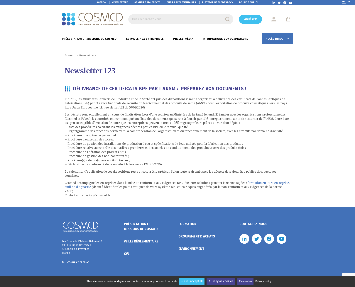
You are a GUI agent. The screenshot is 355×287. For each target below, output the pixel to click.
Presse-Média (183, 38)
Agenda (101, 2)
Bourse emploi (248, 2)
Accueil (70, 55)
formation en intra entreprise (268, 183)
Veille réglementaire (141, 241)
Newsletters (120, 2)
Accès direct (275, 38)
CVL (126, 254)
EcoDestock (217, 2)
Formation (187, 224)
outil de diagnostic (78, 187)
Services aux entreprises (145, 38)
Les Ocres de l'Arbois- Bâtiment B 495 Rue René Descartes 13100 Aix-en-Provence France (82, 247)
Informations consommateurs (226, 38)
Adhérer (250, 19)
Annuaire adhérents (147, 2)
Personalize (245, 281)
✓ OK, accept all (192, 281)
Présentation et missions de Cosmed (89, 38)
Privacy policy (263, 281)
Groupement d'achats (196, 236)
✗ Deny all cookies (220, 281)
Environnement (191, 249)
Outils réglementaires (181, 2)
